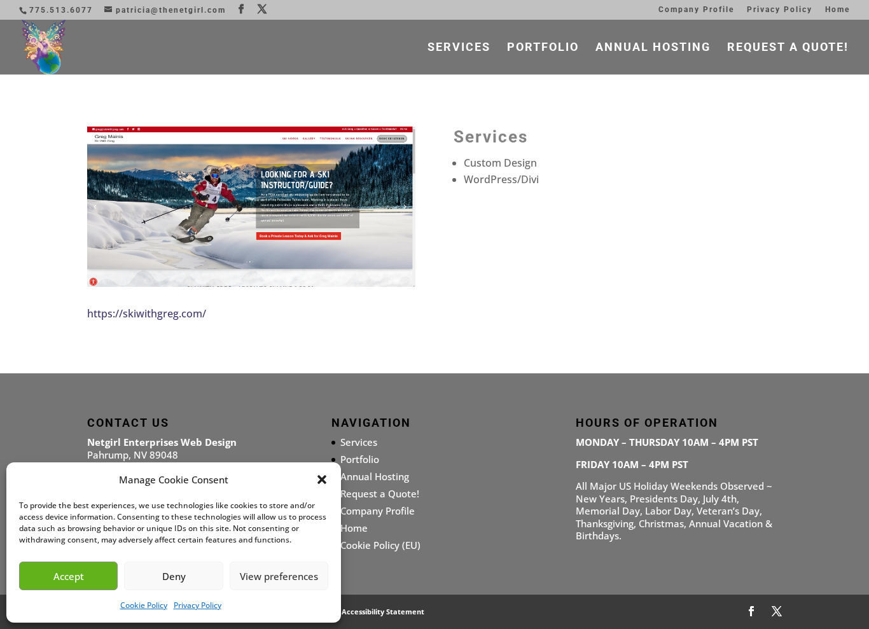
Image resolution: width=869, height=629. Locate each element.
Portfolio (543, 48)
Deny (174, 576)
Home (837, 10)
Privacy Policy (197, 605)
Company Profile (696, 10)
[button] (322, 479)
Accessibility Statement (383, 611)
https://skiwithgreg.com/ (146, 314)
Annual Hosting (653, 48)
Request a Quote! (788, 48)
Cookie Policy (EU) (380, 545)
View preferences (279, 576)
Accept (68, 576)
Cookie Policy (143, 605)
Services (459, 48)
